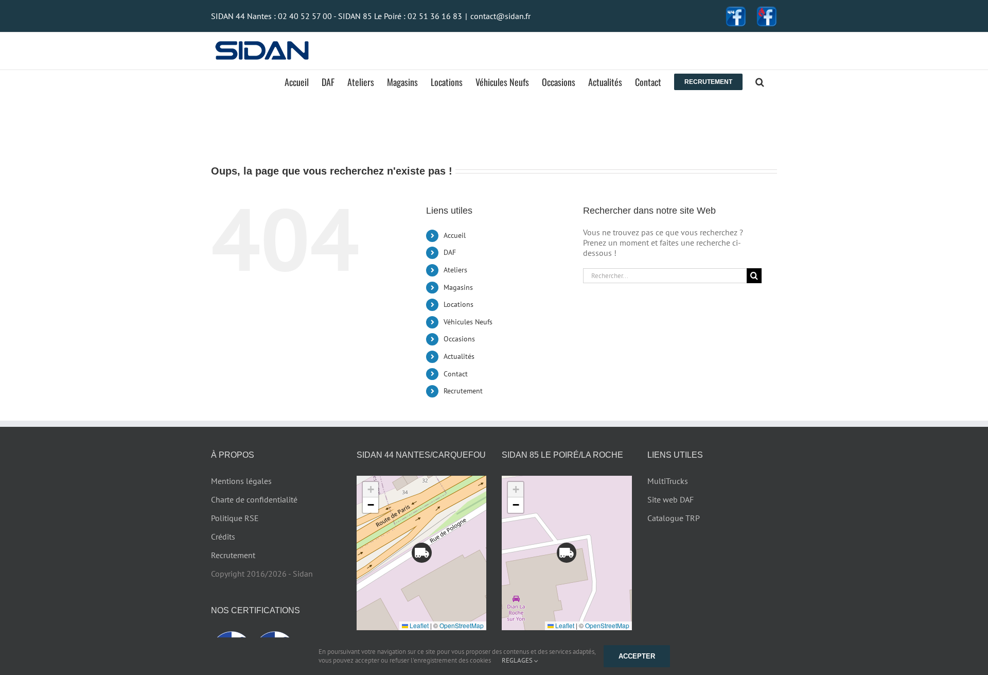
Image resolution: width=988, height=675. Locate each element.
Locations (458, 304)
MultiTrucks (667, 481)
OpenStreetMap (461, 625)
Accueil (455, 235)
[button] (759, 81)
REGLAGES (518, 660)
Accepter (637, 656)
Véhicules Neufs (468, 321)
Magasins (458, 287)
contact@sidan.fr (500, 16)
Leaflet (418, 625)
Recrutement (463, 390)
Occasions (459, 338)
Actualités (459, 356)
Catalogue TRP (673, 518)
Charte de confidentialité (254, 499)
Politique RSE (235, 518)
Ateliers (455, 269)
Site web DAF (670, 499)
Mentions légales (241, 481)
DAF (450, 252)
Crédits (223, 536)
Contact (456, 373)
